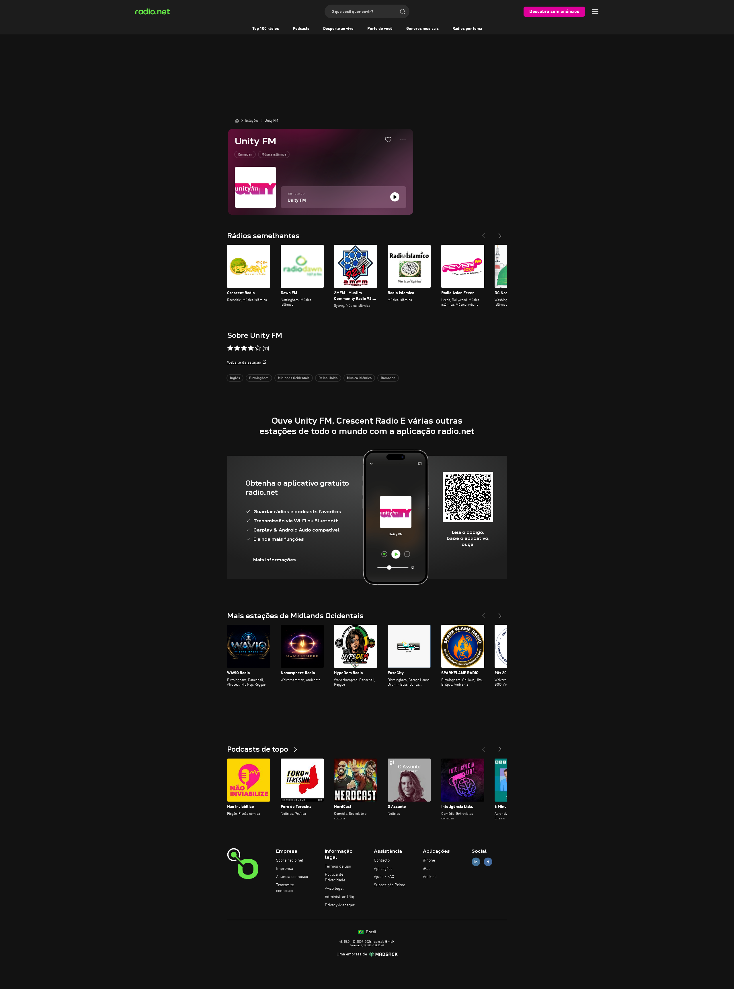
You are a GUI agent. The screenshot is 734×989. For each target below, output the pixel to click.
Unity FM (297, 200)
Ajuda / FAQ (384, 877)
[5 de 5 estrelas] (257, 348)
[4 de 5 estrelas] (250, 348)
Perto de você (380, 29)
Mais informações (274, 560)
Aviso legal (334, 889)
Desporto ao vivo (338, 29)
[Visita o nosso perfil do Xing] (488, 862)
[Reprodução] (394, 196)
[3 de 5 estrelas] (244, 348)
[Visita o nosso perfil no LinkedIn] (476, 862)
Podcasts (301, 29)
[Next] (500, 233)
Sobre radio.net (289, 860)
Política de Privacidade (335, 877)
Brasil (370, 932)
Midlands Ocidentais (293, 378)
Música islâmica (273, 154)
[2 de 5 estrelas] (237, 348)
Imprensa (284, 869)
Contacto (382, 860)
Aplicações (383, 869)
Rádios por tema (467, 29)
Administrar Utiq (339, 897)
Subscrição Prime (389, 885)
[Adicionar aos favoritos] (388, 139)
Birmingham (259, 378)
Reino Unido (328, 378)
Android (430, 877)
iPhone (429, 860)
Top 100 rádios (265, 29)
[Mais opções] (403, 139)
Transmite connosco (285, 888)
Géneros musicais (422, 29)
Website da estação (244, 362)
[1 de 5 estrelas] (230, 348)
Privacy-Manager (340, 905)
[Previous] (483, 233)
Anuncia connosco (292, 877)
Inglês (235, 378)
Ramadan (245, 154)
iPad (427, 869)
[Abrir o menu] (595, 11)
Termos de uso (338, 866)
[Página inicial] (237, 120)
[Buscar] (402, 11)
